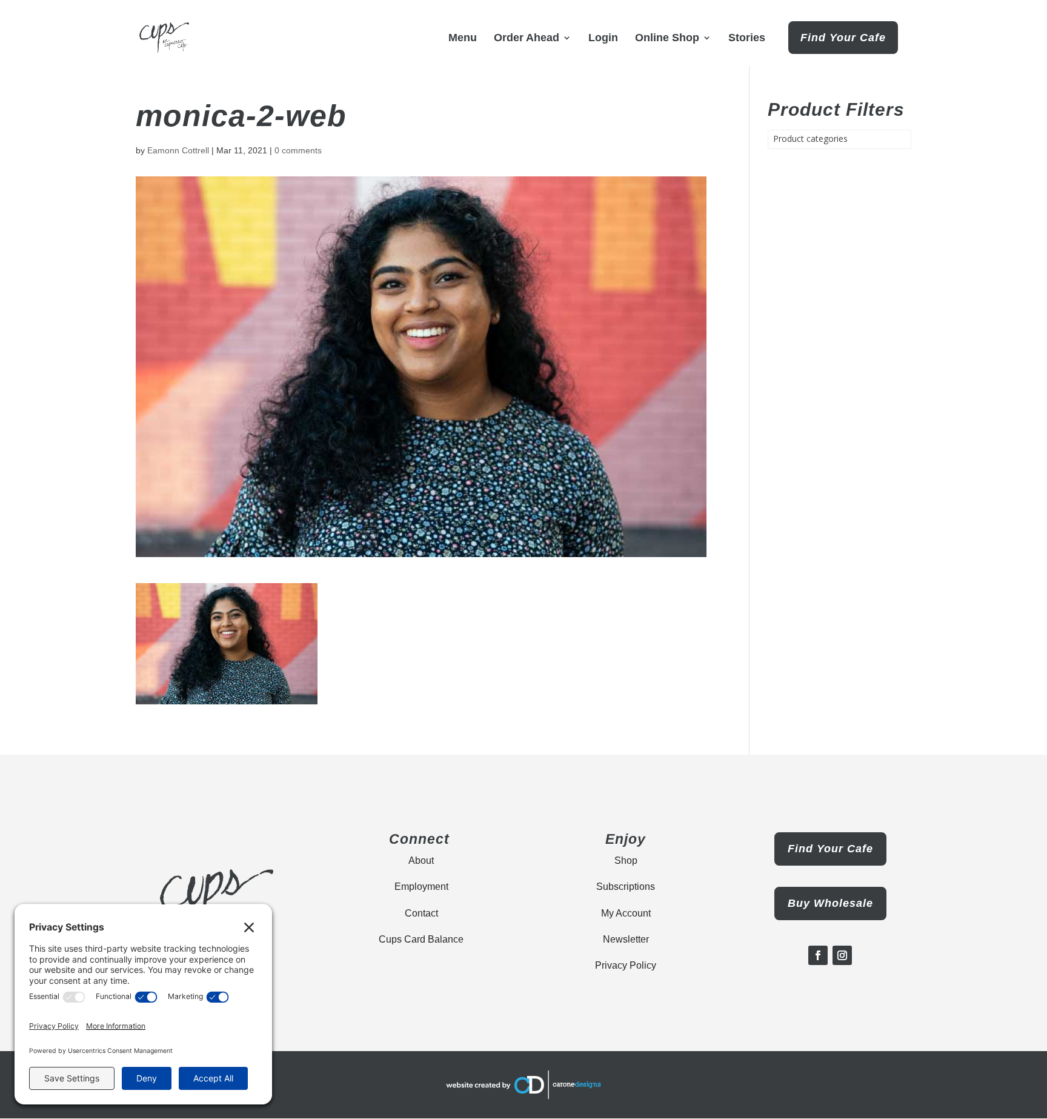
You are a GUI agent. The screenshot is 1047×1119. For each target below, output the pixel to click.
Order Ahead (526, 38)
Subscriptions (625, 886)
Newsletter (626, 939)
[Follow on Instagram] (842, 955)
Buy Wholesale (830, 903)
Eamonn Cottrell (178, 150)
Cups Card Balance (421, 939)
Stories (746, 38)
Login (603, 38)
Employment (421, 886)
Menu (462, 38)
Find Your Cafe (843, 38)
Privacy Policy (625, 965)
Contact (421, 913)
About (421, 860)
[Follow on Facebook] (818, 955)
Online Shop (667, 38)
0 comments (298, 150)
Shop (625, 860)
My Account (626, 913)
